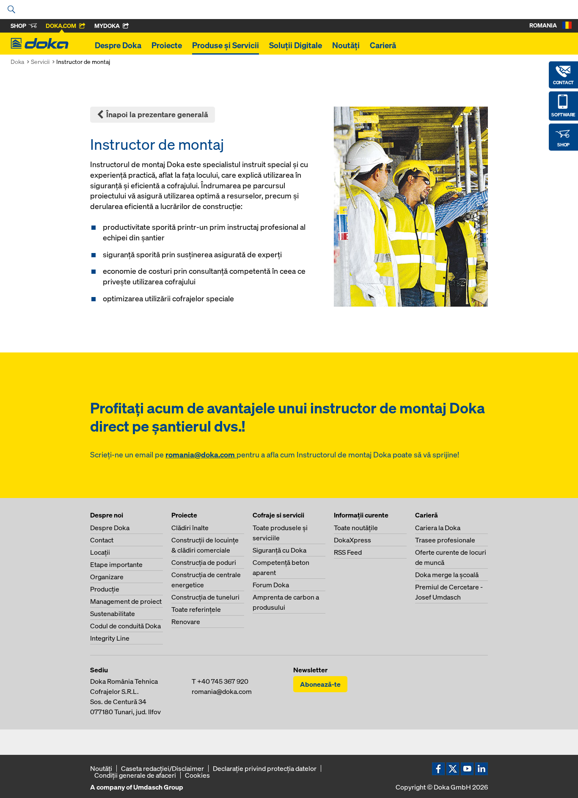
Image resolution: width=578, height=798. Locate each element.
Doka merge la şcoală (447, 574)
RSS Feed (348, 552)
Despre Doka (118, 45)
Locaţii (100, 552)
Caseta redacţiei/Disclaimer (162, 768)
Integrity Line (109, 638)
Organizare (107, 576)
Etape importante (116, 564)
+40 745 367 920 (222, 681)
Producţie (104, 589)
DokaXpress (352, 540)
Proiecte (166, 45)
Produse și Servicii (225, 45)
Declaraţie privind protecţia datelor (265, 768)
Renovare (185, 621)
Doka (17, 62)
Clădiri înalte (190, 527)
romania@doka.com (201, 455)
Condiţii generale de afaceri (135, 775)
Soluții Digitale (295, 45)
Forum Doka (271, 584)
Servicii (40, 62)
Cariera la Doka (437, 527)
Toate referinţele (196, 609)
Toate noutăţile (356, 527)
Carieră (383, 45)
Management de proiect (126, 601)
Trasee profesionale (445, 540)
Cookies (197, 775)
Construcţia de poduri (203, 562)
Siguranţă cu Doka (279, 550)
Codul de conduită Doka (125, 625)
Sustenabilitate (112, 613)
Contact (101, 540)
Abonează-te (320, 684)
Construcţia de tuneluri (205, 597)
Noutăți (346, 45)
